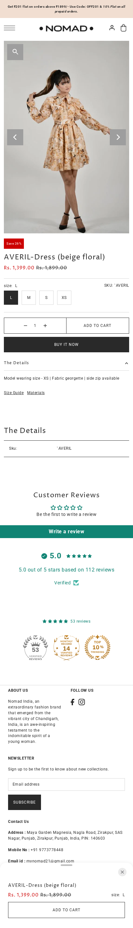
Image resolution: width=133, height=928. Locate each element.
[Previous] (15, 137)
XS (64, 297)
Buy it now (66, 344)
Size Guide (14, 393)
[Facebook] (72, 702)
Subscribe (24, 802)
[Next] (118, 137)
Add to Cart (97, 325)
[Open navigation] (11, 27)
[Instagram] (81, 702)
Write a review (66, 531)
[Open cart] (123, 28)
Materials (36, 393)
